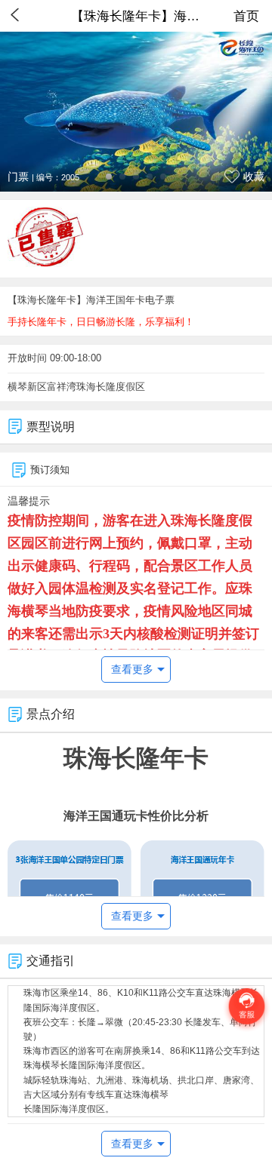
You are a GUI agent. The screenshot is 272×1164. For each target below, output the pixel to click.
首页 (246, 15)
